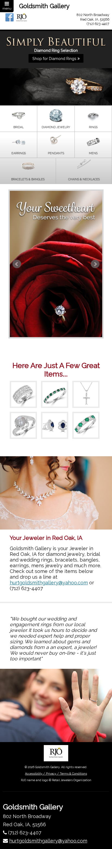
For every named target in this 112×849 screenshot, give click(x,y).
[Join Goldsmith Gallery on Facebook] (9, 17)
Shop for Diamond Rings (54, 58)
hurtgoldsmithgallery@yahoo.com (49, 582)
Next (95, 264)
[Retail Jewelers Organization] (56, 753)
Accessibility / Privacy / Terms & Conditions (56, 773)
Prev (17, 264)
